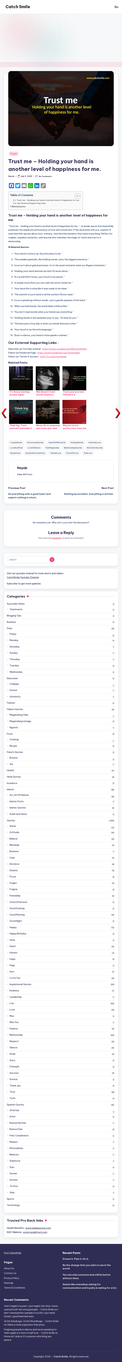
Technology (13, 1205)
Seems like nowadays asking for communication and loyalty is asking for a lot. (90, 1286)
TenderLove (55, 453)
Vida (12, 1192)
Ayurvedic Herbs (16, 603)
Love (12, 1009)
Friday (13, 634)
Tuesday (14, 665)
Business (11, 622)
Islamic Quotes (18, 807)
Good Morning (17, 914)
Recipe (13, 745)
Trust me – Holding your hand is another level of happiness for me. (48, 200)
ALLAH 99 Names (19, 795)
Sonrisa (13, 1179)
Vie (11, 764)
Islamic (10, 789)
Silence (13, 1047)
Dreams (14, 870)
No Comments (45, 176)
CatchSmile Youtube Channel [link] (23, 577)
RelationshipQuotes (73, 448)
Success (14, 1073)
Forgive (13, 889)
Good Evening (17, 908)
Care (12, 857)
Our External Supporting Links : (31, 203)
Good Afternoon (18, 902)
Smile (12, 1054)
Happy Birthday (18, 933)
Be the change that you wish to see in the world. (87, 1267)
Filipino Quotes (15, 709)
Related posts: (19, 206)
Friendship (15, 895)
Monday (14, 640)
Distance (14, 864)
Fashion (11, 702)
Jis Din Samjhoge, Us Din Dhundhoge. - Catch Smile (31, 1321)
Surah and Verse (18, 814)
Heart (13, 946)
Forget (13, 883)
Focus (13, 876)
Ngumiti (14, 727)
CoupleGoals (16, 442)
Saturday (15, 646)
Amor (13, 1116)
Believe (13, 838)
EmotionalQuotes (35, 442)
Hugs (12, 965)
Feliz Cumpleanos (19, 1135)
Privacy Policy (11, 1278)
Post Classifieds (12, 1252)
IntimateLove (94, 442)
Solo (12, 1167)
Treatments (16, 609)
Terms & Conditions (14, 1287)
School (13, 690)
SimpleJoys (15, 453)
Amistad (14, 1110)
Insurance (12, 783)
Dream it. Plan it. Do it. (76, 1259)
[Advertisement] (61, 38)
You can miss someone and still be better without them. (87, 1276)
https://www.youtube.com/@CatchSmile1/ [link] (64, 348)
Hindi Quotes (14, 776)
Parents (14, 1028)
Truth (12, 1098)
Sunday (14, 652)
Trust (14, 154)
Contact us (10, 1273)
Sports (10, 1198)
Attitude (14, 832)
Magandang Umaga (20, 721)
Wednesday (16, 672)
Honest (13, 952)
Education (12, 678)
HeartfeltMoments (57, 442)
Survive (13, 1079)
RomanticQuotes (94, 448)
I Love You (15, 977)
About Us (9, 1268)
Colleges (14, 684)
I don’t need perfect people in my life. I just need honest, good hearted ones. (31, 1313)
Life (12, 1003)
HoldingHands (76, 442)
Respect (14, 1041)
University (15, 696)
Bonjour (14, 757)
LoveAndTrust (16, 448)
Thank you (15, 1085)
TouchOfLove (72, 453)
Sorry (12, 1060)
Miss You (14, 1022)
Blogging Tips (14, 615)
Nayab (22, 468)
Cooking (14, 739)
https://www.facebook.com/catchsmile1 (58, 352)
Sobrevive (15, 1160)
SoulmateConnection (35, 453)
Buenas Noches (18, 1122)
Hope (12, 959)
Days (9, 628)
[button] (24, 474)
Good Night (16, 921)
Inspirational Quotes (20, 984)
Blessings (14, 845)
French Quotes (15, 752)
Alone (13, 826)
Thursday (15, 659)
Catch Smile (18, 6)
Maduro (14, 1142)
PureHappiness (52, 448)
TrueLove (88, 453)
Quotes (11, 820)
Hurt (12, 971)
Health (10, 770)
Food (9, 733)
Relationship (16, 1034)
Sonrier (13, 1173)
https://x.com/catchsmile (53, 356)
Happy (13, 927)
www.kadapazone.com (38, 1228)
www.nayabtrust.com (35, 1232)
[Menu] (116, 7)
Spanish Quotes (15, 1104)
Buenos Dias (16, 1129)
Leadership (16, 997)
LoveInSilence (34, 448)
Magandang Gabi (19, 714)
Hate (12, 940)
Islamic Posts (17, 801)
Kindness (14, 990)
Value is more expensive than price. (26, 1324)
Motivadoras (16, 1148)
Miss (12, 1016)
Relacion (14, 1154)
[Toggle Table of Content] (76, 196)
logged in (57, 538)
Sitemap (8, 1283)
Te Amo (14, 1186)
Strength (14, 1066)
